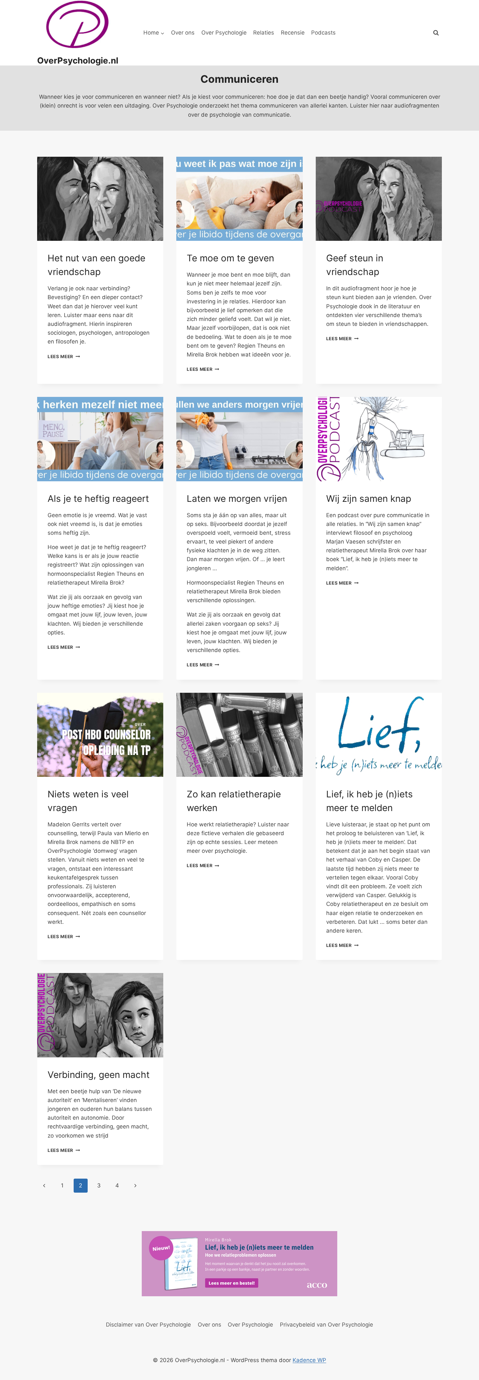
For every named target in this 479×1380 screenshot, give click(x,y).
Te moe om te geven (230, 258)
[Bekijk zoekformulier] (436, 33)
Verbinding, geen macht (99, 1074)
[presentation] (100, 199)
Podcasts (323, 32)
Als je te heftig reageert (98, 498)
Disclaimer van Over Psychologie (148, 1324)
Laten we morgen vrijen (237, 498)
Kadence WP (309, 1360)
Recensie (293, 32)
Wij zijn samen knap (368, 498)
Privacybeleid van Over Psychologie (326, 1324)
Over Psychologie (224, 32)
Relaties (263, 32)
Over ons (183, 32)
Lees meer (64, 356)
